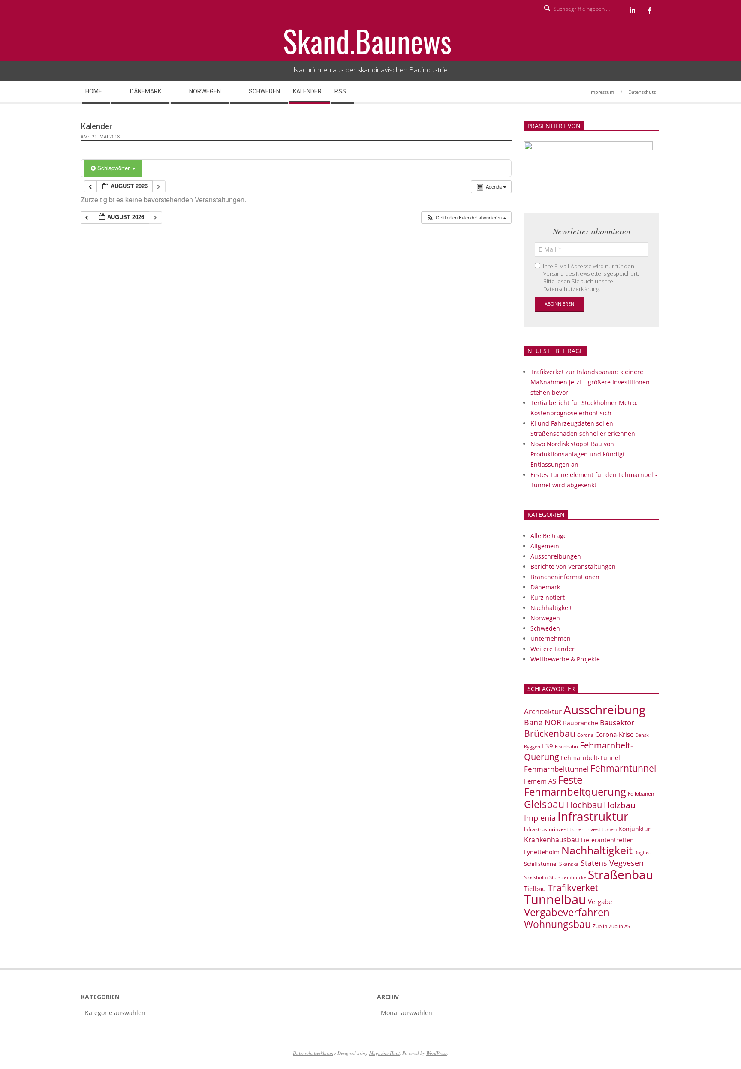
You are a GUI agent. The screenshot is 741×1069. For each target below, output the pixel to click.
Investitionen (601, 829)
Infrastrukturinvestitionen (554, 829)
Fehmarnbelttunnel (556, 769)
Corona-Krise (614, 734)
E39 (547, 746)
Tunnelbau (555, 899)
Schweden (545, 628)
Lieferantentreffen (607, 840)
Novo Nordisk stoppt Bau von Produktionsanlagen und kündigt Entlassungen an (577, 454)
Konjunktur (634, 829)
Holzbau (620, 804)
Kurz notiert (547, 597)
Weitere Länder (552, 649)
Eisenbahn (566, 746)
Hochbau (584, 805)
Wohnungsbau (557, 924)
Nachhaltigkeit (551, 608)
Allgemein (544, 546)
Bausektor (617, 722)
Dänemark (545, 587)
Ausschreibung (604, 709)
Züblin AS (619, 926)
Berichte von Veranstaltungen (573, 566)
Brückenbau (549, 733)
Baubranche (580, 723)
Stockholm (536, 877)
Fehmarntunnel (623, 768)
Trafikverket (573, 888)
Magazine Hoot (384, 1053)
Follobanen (641, 793)
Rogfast (642, 852)
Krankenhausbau (551, 839)
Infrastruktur (592, 816)
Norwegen (545, 618)
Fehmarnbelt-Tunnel (590, 758)
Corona (585, 735)
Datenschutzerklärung (314, 1053)
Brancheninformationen (564, 577)
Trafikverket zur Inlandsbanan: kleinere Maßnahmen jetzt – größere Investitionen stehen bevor (590, 382)
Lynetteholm (542, 852)
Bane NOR (542, 722)
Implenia (540, 818)
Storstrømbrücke (567, 877)
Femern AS (540, 781)
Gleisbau (544, 804)
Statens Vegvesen (612, 863)
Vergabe (600, 901)
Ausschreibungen (555, 556)
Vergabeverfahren (567, 912)
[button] (466, 217)
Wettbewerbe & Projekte (565, 659)
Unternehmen (550, 638)
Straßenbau (620, 874)
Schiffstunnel (540, 864)
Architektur (543, 711)
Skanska (569, 864)
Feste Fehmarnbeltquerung (575, 785)
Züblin (600, 926)
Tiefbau (535, 888)
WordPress (436, 1053)
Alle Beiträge (548, 535)
